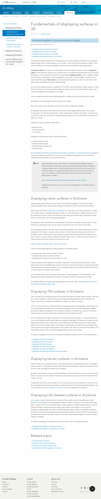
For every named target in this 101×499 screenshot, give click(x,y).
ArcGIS (29, 489)
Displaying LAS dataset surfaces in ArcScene (14, 45)
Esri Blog (54, 487)
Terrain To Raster (49, 387)
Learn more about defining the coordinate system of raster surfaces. (64, 180)
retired (45, 40)
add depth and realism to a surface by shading (75, 153)
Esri (94, 2)
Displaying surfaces (54, 16)
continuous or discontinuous (57, 211)
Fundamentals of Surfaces (41, 441)
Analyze (36, 13)
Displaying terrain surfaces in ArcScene (45, 54)
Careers (53, 484)
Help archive (46, 34)
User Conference (56, 489)
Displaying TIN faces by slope (42, 344)
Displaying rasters (88, 282)
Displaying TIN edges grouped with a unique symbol (49, 351)
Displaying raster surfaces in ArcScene (45, 49)
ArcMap (34, 2)
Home (6, 13)
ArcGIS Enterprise (33, 487)
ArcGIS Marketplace (33, 496)
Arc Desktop (9, 2)
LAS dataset (36, 400)
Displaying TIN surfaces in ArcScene (44, 51)
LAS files (64, 400)
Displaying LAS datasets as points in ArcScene (47, 426)
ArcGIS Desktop (32, 484)
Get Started (17, 13)
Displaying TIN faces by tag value (43, 346)
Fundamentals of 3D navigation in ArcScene (46, 448)
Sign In (75, 2)
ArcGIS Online (31, 482)
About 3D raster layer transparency (44, 443)
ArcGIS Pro (26, 2)
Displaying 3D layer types (37, 16)
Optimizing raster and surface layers (13, 39)
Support (5, 491)
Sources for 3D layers (10, 24)
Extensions (69, 13)
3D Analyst (15, 16)
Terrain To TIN (61, 387)
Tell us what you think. (87, 491)
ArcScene (24, 16)
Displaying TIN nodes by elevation (43, 349)
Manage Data (48, 13)
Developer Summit (57, 491)
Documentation (7, 489)
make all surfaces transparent (46, 153)
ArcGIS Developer (32, 491)
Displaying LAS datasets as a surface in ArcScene (48, 429)
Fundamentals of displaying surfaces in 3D (14, 33)
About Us (54, 482)
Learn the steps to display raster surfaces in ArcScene (48, 244)
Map (26, 13)
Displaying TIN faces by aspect (42, 342)
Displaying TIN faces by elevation (43, 339)
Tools (59, 13)
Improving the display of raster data (43, 284)
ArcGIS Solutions (32, 494)
